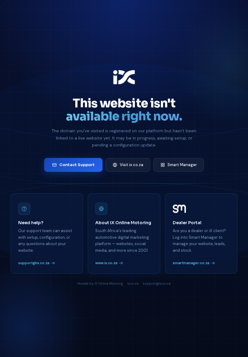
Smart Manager (182, 164)
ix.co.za (133, 283)
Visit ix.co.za (131, 164)
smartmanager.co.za (191, 262)
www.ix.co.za (106, 262)
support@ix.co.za (33, 262)
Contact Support (77, 164)
